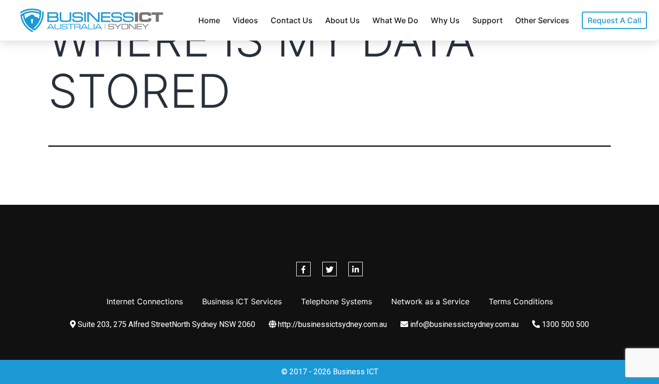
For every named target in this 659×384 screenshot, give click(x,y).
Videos (245, 20)
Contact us (292, 20)
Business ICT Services (242, 301)
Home (209, 20)
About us (342, 20)
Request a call (614, 20)
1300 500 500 (564, 324)
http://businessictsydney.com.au (331, 324)
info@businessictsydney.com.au (463, 324)
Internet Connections (145, 301)
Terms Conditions (521, 301)
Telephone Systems (336, 301)
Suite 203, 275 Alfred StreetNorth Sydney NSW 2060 (165, 324)
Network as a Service (430, 301)
